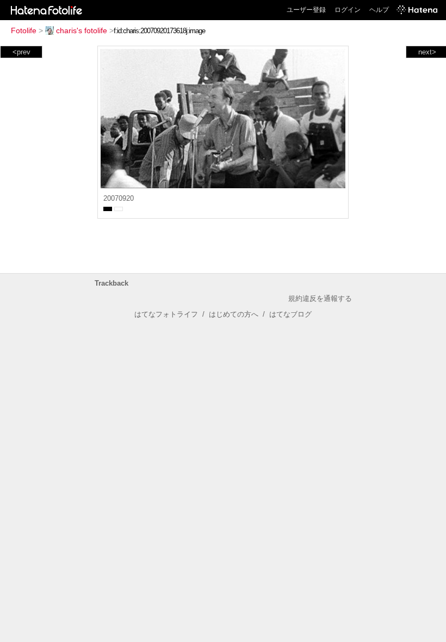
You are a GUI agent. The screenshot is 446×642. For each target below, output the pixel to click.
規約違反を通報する (320, 298)
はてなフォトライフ (166, 314)
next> (427, 52)
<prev (21, 52)
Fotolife (23, 30)
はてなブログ (290, 314)
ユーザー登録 (306, 10)
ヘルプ (379, 10)
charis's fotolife (81, 30)
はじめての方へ (233, 314)
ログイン (347, 10)
